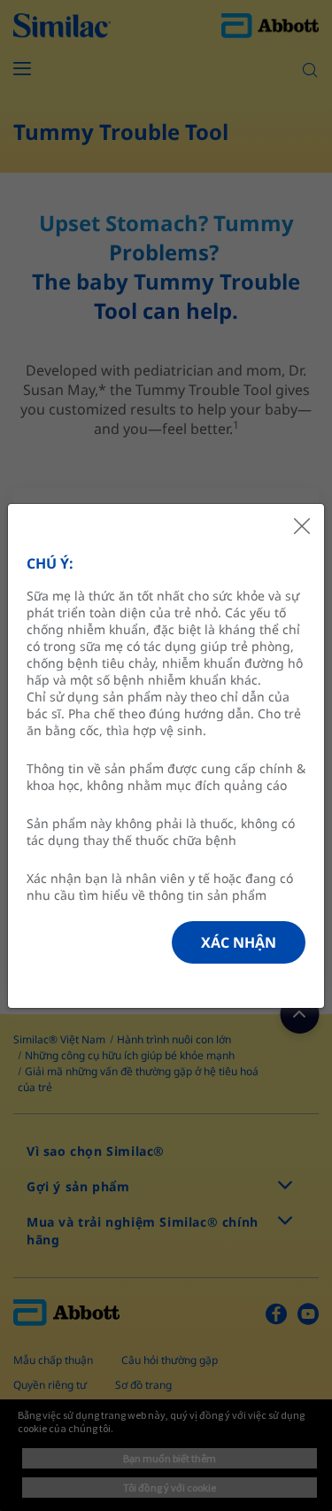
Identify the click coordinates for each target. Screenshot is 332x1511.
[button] (238, 942)
